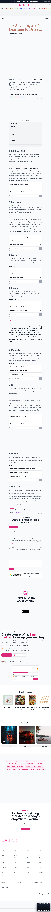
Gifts (27, 857)
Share (40, 79)
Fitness (15, 855)
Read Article (12, 746)
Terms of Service (4, 887)
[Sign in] (49, 5)
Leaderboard (15, 679)
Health (2, 860)
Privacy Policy (37, 885)
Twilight (28, 872)
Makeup (28, 862)
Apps (2, 8)
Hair (40, 857)
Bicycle (13, 97)
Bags (27, 847)
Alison (11, 79)
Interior (28, 860)
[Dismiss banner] (41, 573)
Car (9, 97)
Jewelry (40, 860)
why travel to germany (21, 761)
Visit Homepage (25, 829)
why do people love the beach (15, 766)
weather (16, 337)
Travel (30, 8)
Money (40, 862)
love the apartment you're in (36, 761)
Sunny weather (11, 512)
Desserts (16, 852)
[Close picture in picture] (37, 903)
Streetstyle (16, 8)
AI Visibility (20, 882)
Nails (27, 865)
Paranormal (41, 865)
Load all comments (13, 527)
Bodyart (15, 850)
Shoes (40, 867)
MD (20, 79)
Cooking (38, 8)
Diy (39, 852)
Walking (23, 97)
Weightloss (3, 875)
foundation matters (11, 769)
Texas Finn (19, 504)
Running (28, 867)
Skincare (33, 8)
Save (35, 79)
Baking (40, 847)
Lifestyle (3, 862)
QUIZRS (41, 98)
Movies (21, 8)
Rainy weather (18, 512)
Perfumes (6, 8)
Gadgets (3, 857)
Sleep (15, 870)
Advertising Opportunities (6, 885)
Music (15, 865)
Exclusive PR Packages (22, 885)
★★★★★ (47, 18)
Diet (27, 852)
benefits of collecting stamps (34, 763)
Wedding (41, 872)
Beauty (2, 850)
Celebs (40, 850)
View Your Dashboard (20, 655)
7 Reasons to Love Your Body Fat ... (34, 766)
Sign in (25, 657)
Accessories (3, 847)
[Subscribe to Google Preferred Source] (16, 575)
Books (47, 8)
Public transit (18, 97)
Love (15, 862)
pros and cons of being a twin (17, 763)
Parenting (25, 8)
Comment (11, 569)
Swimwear (11, 8)
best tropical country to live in (26, 769)
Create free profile (7, 655)
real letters (10, 761)
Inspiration (43, 8)
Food (27, 855)
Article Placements (38, 882)
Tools (15, 875)
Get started (35, 679)
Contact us (3, 882)
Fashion (3, 855)
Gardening (16, 857)
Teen (2, 872)
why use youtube (40, 769)
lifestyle (3, 18)
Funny (40, 855)
